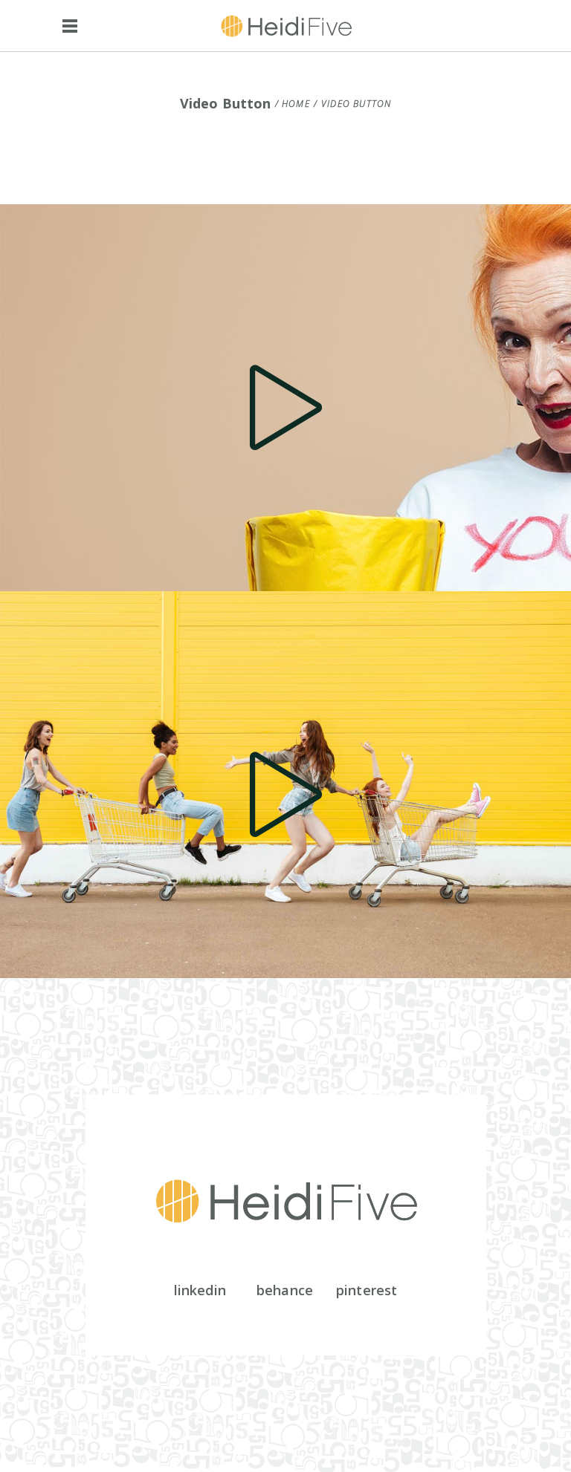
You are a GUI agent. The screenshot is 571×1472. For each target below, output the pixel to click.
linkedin (200, 1290)
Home (296, 104)
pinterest (366, 1290)
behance (285, 1290)
